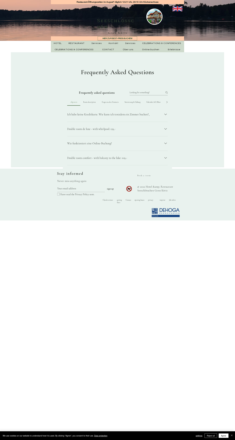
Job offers (172, 200)
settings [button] (199, 435)
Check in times (108, 200)
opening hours (139, 200)
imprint (162, 200)
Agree (223, 435)
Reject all (211, 435)
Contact (128, 200)
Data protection (100, 435)
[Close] (231, 435)
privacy (150, 200)
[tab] (73, 102)
